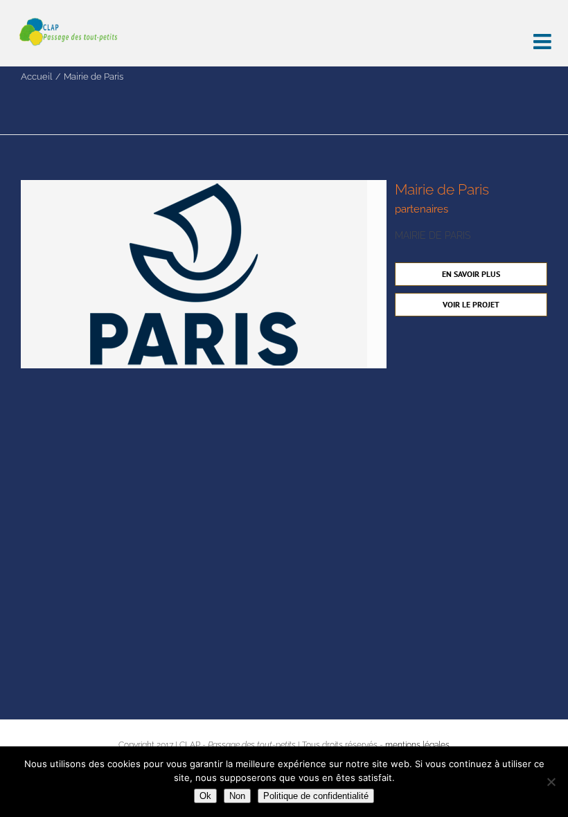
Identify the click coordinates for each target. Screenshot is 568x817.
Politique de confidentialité (316, 796)
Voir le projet (471, 304)
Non (237, 796)
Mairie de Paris (442, 189)
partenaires (421, 209)
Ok (205, 796)
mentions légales (417, 745)
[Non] (551, 782)
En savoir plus (471, 274)
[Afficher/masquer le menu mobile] (543, 36)
